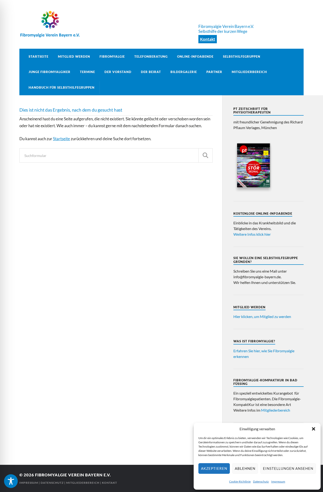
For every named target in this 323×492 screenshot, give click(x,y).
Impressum (278, 481)
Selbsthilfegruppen (241, 56)
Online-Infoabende (195, 56)
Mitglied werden (74, 56)
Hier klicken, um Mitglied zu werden (262, 316)
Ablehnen (245, 468)
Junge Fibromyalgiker (49, 72)
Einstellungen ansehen (288, 468)
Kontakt (207, 39)
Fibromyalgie (112, 56)
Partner (214, 72)
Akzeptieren (214, 468)
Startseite (38, 56)
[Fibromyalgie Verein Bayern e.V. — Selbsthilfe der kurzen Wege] (161, 23)
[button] (313, 429)
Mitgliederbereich (249, 72)
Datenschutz (261, 481)
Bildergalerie (183, 72)
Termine (87, 72)
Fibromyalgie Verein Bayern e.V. (73, 474)
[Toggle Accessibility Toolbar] (11, 481)
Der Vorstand (118, 72)
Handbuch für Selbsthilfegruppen (62, 87)
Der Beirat (151, 72)
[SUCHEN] (205, 155)
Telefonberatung (151, 56)
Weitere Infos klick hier (252, 234)
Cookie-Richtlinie (240, 481)
